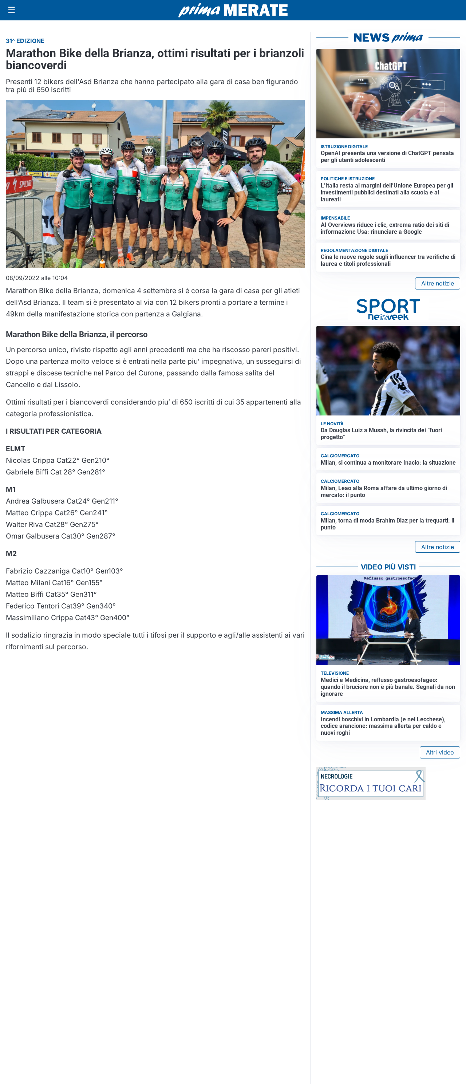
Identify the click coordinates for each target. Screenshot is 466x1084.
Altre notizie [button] (437, 283)
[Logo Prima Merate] (233, 10)
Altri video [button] (440, 752)
